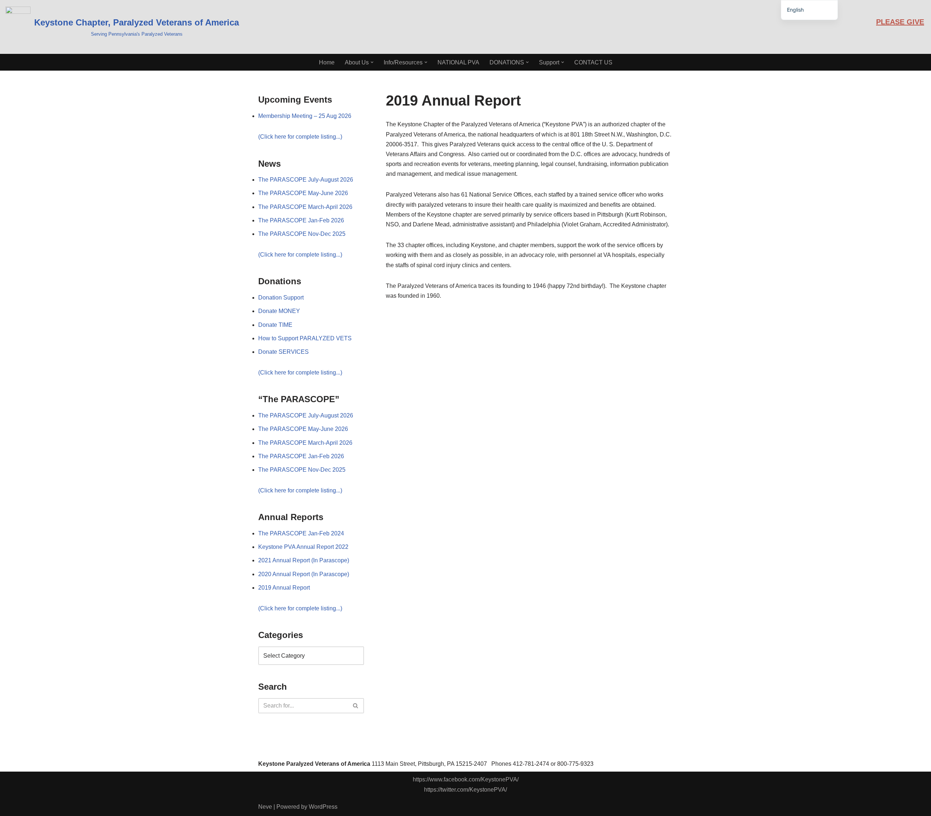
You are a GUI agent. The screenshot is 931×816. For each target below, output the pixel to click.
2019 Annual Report (284, 588)
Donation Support (281, 297)
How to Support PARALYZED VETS (305, 338)
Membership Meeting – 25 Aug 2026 (304, 116)
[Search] (356, 705)
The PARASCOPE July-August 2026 (305, 180)
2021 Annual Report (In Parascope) (303, 560)
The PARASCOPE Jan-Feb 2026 (301, 220)
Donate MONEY (279, 311)
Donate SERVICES (283, 352)
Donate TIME (275, 325)
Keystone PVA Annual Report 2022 (303, 547)
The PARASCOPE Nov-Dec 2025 (301, 234)
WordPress (323, 807)
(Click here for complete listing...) (300, 137)
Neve (265, 807)
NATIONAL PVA (458, 62)
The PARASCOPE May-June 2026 (303, 193)
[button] (372, 62)
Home (327, 62)
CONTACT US (593, 62)
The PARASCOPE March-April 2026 (305, 207)
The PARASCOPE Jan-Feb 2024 (301, 533)
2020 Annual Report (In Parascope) (303, 574)
